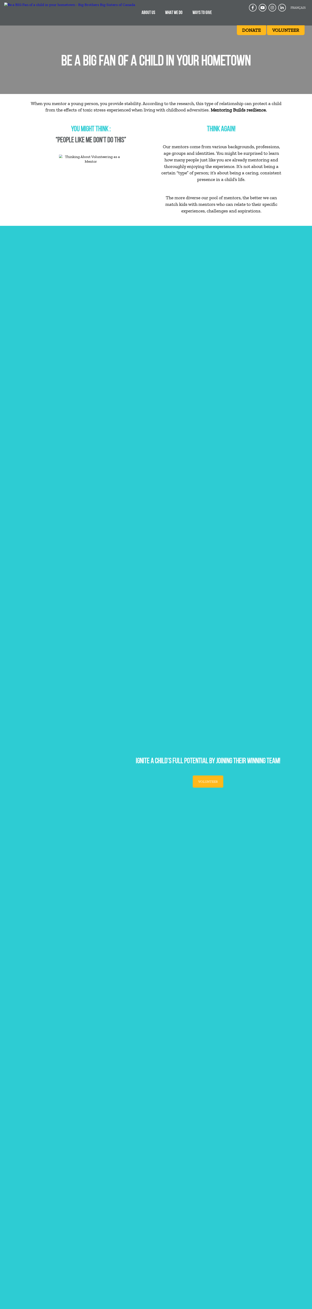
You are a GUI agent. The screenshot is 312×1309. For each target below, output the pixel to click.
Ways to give (202, 12)
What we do (174, 12)
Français (298, 8)
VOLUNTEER (208, 782)
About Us (148, 12)
